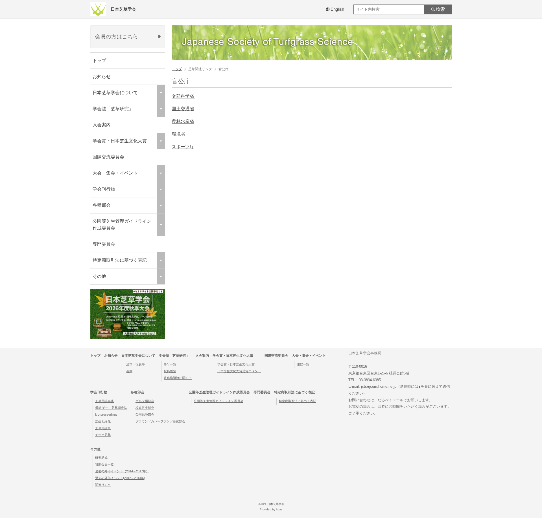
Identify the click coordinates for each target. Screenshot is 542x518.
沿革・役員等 (135, 364)
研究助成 (101, 457)
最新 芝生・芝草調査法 (111, 407)
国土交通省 (183, 108)
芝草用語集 (103, 428)
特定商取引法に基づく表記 (297, 401)
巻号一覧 (170, 364)
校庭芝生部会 (145, 407)
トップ (99, 60)
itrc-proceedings (106, 414)
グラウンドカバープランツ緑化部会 (160, 421)
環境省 (178, 134)
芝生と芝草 (103, 435)
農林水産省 (183, 121)
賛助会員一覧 (104, 464)
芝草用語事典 (104, 401)
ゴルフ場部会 (145, 401)
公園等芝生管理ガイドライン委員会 (218, 401)
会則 (129, 371)
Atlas (279, 509)
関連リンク (103, 484)
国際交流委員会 (108, 157)
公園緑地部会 (145, 414)
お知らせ (102, 76)
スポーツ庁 (183, 146)
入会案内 (102, 124)
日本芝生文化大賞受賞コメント (239, 371)
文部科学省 (183, 96)
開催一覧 (303, 364)
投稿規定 (170, 371)
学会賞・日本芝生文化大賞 (236, 364)
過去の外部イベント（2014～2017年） (122, 471)
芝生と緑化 (103, 421)
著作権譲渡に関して (178, 378)
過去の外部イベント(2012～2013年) (120, 478)
